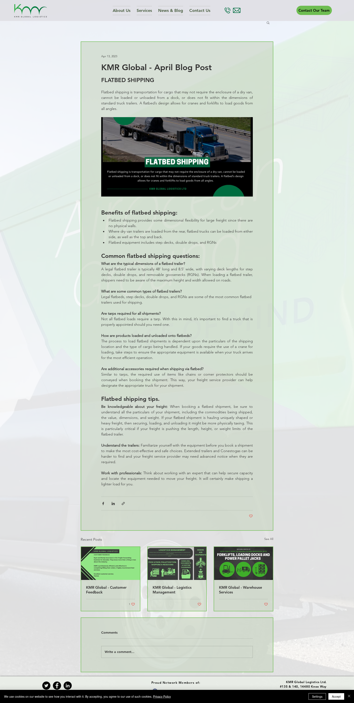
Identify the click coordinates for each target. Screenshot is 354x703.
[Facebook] (57, 685)
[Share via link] (123, 503)
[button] (144, 10)
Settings (317, 696)
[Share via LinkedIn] (113, 503)
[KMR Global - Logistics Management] (177, 563)
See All (268, 539)
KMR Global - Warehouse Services (240, 589)
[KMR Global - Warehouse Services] (243, 563)
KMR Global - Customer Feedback (106, 589)
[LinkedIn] (68, 685)
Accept (336, 696)
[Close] (349, 696)
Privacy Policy (162, 696)
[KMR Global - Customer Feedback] (110, 563)
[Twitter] (46, 685)
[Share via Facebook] (103, 503)
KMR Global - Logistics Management (172, 589)
